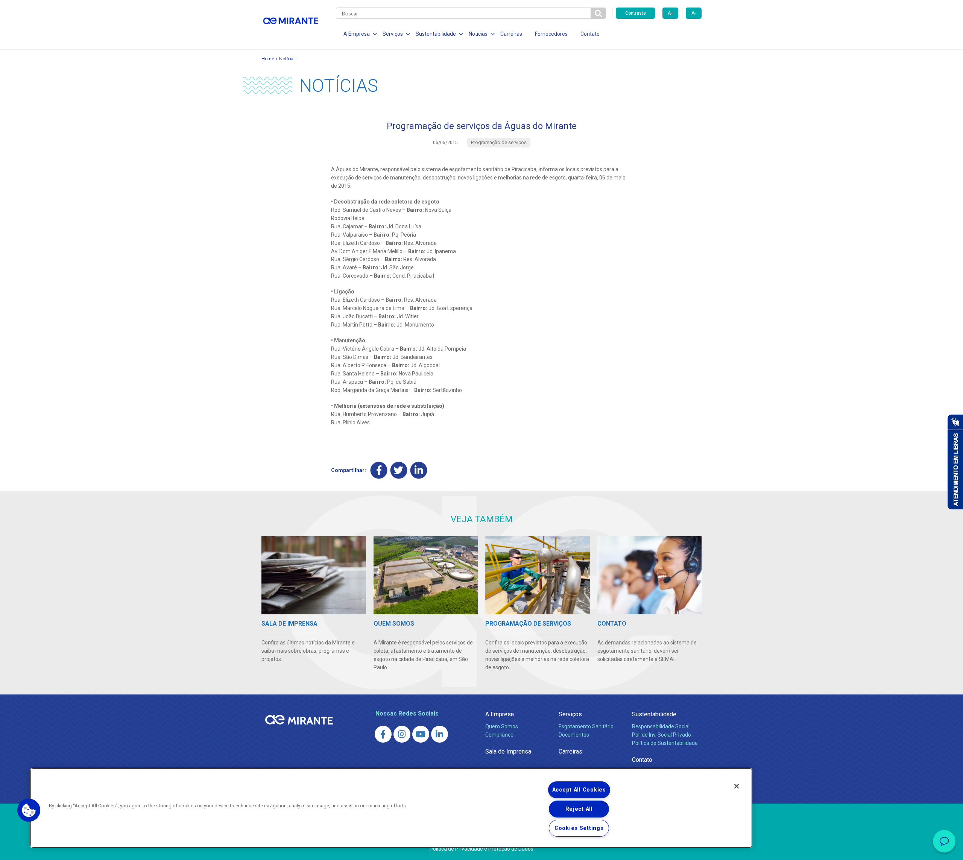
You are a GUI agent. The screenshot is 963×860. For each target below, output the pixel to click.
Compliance (499, 735)
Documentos (574, 735)
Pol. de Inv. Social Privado (661, 735)
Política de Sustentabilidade (665, 743)
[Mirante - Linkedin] (439, 734)
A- (693, 13)
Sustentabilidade (654, 714)
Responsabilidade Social (661, 726)
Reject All (579, 809)
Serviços (570, 714)
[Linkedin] (418, 470)
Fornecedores (551, 34)
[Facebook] (379, 470)
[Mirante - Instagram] (401, 734)
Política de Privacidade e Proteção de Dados (481, 849)
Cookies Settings (579, 828)
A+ (670, 13)
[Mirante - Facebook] (383, 734)
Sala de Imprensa (508, 751)
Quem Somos (501, 726)
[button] (29, 810)
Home (267, 58)
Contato (590, 34)
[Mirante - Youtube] (420, 734)
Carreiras (511, 34)
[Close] (736, 786)
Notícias (287, 58)
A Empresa (499, 714)
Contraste (635, 13)
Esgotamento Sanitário (586, 726)
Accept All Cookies (579, 790)
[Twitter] (398, 470)
